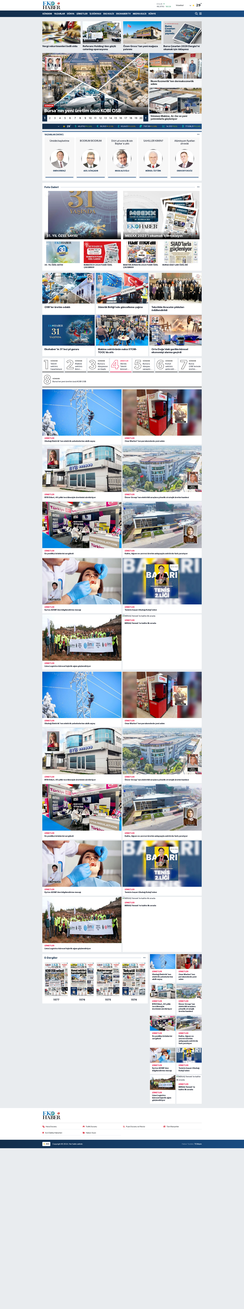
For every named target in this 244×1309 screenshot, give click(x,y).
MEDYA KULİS (139, 14)
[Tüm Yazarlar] (198, 135)
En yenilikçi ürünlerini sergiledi (59, 554)
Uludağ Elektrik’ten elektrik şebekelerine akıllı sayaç (69, 441)
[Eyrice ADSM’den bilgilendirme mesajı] (81, 581)
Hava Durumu (51, 1127)
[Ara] (196, 14)
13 (105, 118)
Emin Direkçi (59, 171)
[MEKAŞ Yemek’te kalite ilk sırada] (162, 616)
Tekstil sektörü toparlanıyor (56, 366)
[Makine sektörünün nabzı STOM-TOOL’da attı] (122, 330)
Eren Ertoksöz (184, 171)
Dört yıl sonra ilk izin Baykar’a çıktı (122, 142)
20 (140, 118)
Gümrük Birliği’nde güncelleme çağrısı (120, 307)
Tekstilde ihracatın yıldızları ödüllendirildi (167, 309)
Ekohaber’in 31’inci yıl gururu (61, 349)
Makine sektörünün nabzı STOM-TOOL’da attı (117, 351)
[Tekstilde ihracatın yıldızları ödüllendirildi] (175, 288)
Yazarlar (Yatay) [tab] (54, 135)
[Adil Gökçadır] (90, 158)
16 (120, 118)
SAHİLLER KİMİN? (153, 141)
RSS (47, 1144)
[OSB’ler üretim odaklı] (68, 288)
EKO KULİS (108, 14)
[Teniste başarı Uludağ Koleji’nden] (162, 581)
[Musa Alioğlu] (122, 158)
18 (130, 118)
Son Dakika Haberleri (53, 1133)
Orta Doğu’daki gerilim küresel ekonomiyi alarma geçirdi (169, 351)
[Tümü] (144, 958)
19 (136, 118)
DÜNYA (70, 14)
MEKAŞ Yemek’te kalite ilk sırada (140, 623)
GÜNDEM (47, 14)
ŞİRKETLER (82, 14)
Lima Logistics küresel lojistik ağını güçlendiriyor (67, 666)
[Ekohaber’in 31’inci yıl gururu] (68, 330)
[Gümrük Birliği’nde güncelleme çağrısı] (122, 288)
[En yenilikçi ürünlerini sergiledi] (81, 525)
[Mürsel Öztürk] (153, 158)
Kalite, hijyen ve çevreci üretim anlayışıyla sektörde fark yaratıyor (156, 554)
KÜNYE (152, 14)
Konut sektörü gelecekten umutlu (171, 367)
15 (115, 118)
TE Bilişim (198, 1144)
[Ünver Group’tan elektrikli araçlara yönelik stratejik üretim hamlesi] (162, 469)
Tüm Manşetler (172, 1127)
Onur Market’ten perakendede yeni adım (145, 441)
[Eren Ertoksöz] (184, 158)
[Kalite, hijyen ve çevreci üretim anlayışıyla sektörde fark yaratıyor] (162, 525)
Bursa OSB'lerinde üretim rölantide (195, 367)
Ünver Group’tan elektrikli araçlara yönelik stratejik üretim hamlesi (157, 497)
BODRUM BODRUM (91, 141)
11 (95, 118)
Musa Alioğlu (122, 171)
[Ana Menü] (200, 14)
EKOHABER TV (123, 14)
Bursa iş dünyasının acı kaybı (103, 366)
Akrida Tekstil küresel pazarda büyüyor (124, 367)
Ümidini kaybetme (59, 141)
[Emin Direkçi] (59, 158)
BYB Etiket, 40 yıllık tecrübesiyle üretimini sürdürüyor (70, 497)
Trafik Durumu (91, 1127)
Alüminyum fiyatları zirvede (184, 142)
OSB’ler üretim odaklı (57, 307)
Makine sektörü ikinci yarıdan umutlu (78, 367)
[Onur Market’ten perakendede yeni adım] (162, 412)
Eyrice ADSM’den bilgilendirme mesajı (62, 610)
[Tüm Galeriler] (198, 187)
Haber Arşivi (91, 1133)
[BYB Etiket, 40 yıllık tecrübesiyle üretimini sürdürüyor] (81, 469)
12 (100, 118)
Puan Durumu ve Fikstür (135, 1127)
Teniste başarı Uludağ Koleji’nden (141, 610)
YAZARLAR (59, 14)
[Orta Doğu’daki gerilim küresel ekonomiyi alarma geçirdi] (175, 330)
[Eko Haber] (51, 5)
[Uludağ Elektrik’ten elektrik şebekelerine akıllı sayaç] (81, 412)
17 (125, 118)
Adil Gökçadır (90, 171)
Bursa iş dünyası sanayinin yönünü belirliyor (147, 367)
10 (90, 118)
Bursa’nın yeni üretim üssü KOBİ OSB (69, 382)
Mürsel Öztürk (153, 171)
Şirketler (124, 361)
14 (110, 118)
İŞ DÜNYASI (95, 14)
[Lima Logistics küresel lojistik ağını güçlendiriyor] (81, 637)
